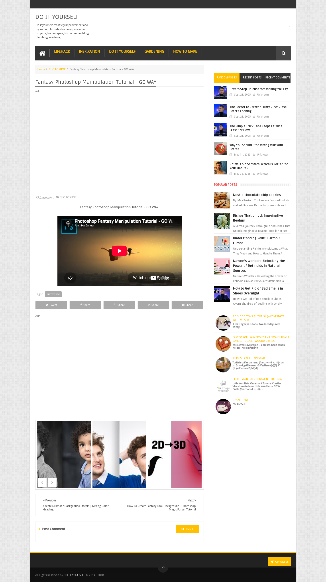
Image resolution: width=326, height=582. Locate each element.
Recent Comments (277, 77)
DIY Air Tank (241, 400)
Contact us (282, 561)
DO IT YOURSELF (57, 17)
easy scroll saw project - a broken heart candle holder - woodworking (261, 339)
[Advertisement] (119, 144)
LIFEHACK (62, 51)
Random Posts (227, 77)
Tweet (53, 305)
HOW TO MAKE (185, 51)
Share (86, 305)
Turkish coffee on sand (249, 358)
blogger (187, 529)
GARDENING (154, 51)
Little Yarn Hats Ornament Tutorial (258, 379)
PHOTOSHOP (57, 69)
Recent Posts (252, 77)
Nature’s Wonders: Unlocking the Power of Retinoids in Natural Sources (259, 266)
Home (41, 69)
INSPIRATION (89, 51)
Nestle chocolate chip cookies (257, 195)
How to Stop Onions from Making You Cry (259, 89)
